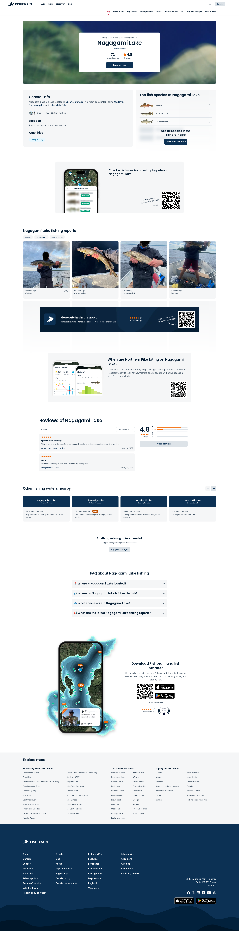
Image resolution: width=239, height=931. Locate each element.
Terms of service (32, 883)
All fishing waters (130, 873)
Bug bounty (62, 873)
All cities (125, 863)
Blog (58, 859)
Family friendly (37, 140)
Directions (59, 125)
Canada (122, 48)
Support (27, 863)
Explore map (119, 65)
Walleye (28, 237)
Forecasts (93, 863)
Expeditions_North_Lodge (53, 448)
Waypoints (93, 888)
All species (127, 868)
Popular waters (64, 868)
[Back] (207, 488)
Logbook (93, 883)
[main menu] (229, 3)
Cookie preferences (66, 883)
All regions (126, 859)
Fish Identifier (95, 868)
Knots (59, 863)
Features (93, 859)
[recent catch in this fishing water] (46, 270)
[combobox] (117, 430)
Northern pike (41, 237)
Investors (28, 868)
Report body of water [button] (34, 892)
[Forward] (213, 488)
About (26, 854)
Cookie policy (63, 878)
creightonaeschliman (51, 468)
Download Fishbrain (176, 141)
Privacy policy (30, 878)
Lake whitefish (57, 237)
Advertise (28, 873)
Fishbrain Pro (95, 854)
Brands (59, 854)
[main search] (210, 4)
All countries (127, 854)
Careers (27, 859)
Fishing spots (95, 873)
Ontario (116, 48)
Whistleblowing (31, 888)
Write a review (164, 443)
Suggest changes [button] (119, 549)
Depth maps (94, 878)
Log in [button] (220, 4)
